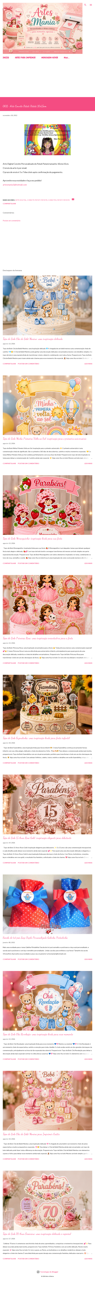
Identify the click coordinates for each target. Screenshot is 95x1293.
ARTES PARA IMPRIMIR (25, 57)
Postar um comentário (11, 220)
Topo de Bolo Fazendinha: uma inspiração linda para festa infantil (36, 738)
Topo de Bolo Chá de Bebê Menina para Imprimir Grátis (31, 1134)
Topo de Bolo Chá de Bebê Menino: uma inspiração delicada (33, 339)
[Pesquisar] (85, 4)
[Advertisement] (47, 81)
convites (52, 200)
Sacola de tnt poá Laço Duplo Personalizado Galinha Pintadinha (35, 937)
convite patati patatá (37, 200)
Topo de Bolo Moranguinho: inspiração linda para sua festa (32, 538)
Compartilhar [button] (9, 204)
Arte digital (20, 200)
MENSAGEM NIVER (49, 57)
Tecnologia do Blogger (49, 1272)
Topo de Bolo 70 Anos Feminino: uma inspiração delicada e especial (37, 1234)
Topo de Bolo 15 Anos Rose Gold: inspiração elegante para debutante (37, 838)
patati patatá (63, 200)
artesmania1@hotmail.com (15, 184)
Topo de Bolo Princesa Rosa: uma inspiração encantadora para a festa (38, 638)
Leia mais (88, 364)
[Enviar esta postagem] (73, 200)
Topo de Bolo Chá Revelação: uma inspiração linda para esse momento (38, 1034)
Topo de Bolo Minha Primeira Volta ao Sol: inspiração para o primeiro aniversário (44, 438)
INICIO (6, 57)
